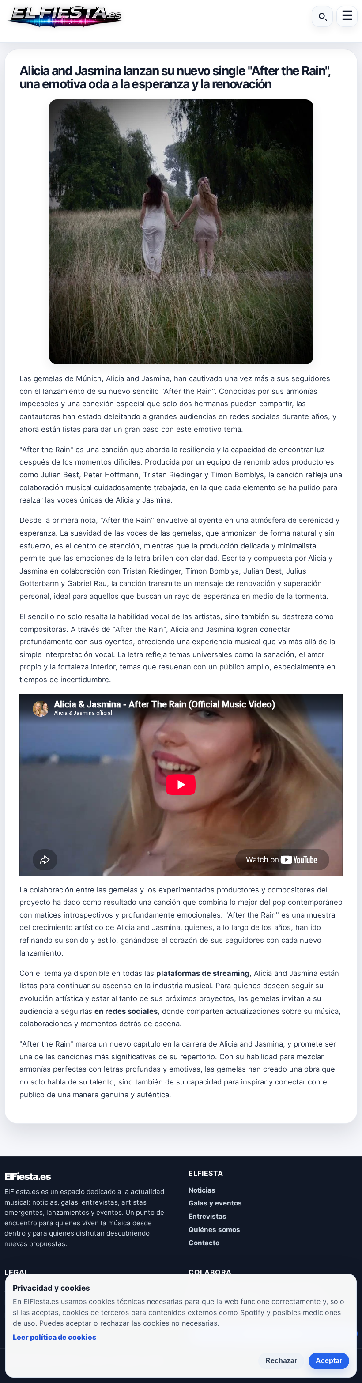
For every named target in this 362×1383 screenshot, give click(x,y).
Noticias (202, 1190)
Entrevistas (207, 1216)
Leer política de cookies (54, 1337)
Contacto (204, 1243)
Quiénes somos (214, 1229)
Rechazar (281, 1360)
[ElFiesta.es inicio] (64, 16)
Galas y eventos (215, 1203)
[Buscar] (322, 16)
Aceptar (329, 1360)
